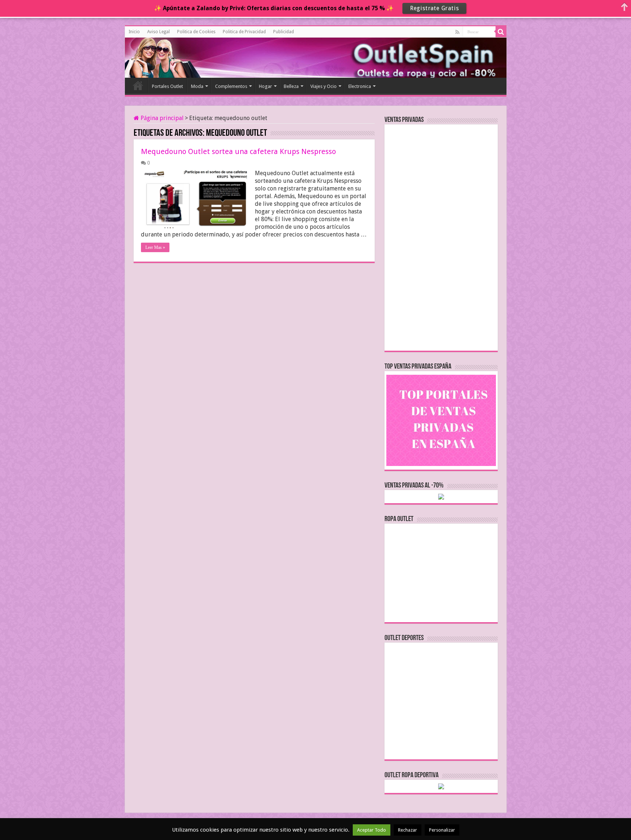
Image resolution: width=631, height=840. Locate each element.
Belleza (291, 86)
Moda (197, 86)
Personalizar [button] (442, 830)
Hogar (265, 86)
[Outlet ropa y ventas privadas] (157, 56)
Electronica (359, 86)
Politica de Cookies (196, 31)
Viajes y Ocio (323, 86)
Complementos (231, 86)
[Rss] (457, 32)
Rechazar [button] (407, 830)
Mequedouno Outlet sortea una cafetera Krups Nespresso (238, 151)
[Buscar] (501, 31)
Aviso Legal (158, 31)
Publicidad (283, 31)
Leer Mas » (155, 247)
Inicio (134, 31)
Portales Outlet (167, 86)
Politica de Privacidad (244, 31)
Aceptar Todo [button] (371, 830)
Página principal (161, 118)
